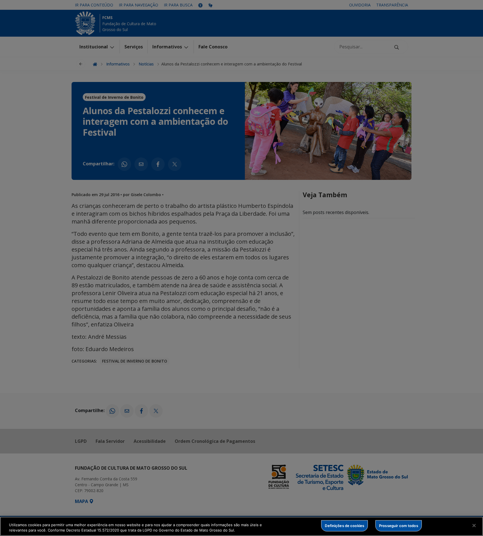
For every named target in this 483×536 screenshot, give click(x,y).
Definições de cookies (344, 525)
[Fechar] (474, 525)
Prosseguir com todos (398, 525)
